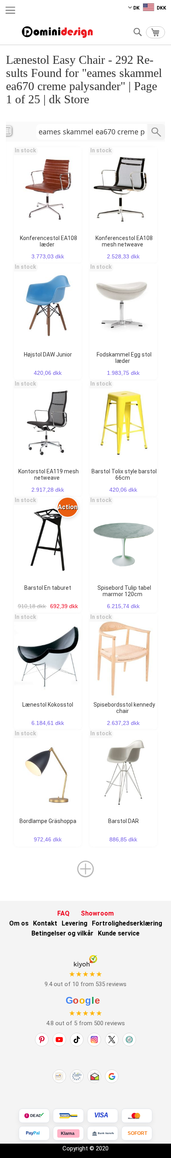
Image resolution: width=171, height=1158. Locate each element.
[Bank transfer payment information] (102, 1133)
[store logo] (57, 32)
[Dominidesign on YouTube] (59, 1039)
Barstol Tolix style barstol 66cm (124, 474)
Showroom (97, 913)
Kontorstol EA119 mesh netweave (48, 474)
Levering (74, 923)
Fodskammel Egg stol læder (124, 357)
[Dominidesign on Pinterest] (42, 1039)
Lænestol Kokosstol (47, 704)
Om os (19, 923)
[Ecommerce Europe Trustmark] (77, 1076)
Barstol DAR (123, 821)
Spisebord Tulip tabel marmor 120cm (124, 591)
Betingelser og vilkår (62, 933)
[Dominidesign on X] (112, 1039)
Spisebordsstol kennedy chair (124, 707)
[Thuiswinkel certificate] (94, 1076)
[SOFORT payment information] (136, 1133)
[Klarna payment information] (68, 1133)
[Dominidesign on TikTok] (77, 1039)
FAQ (63, 913)
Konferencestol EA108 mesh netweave (124, 241)
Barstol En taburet (47, 588)
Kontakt (45, 923)
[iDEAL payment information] (34, 1116)
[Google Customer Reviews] (112, 1076)
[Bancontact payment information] (68, 1116)
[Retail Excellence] (59, 1076)
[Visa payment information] (102, 1116)
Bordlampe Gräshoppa (47, 821)
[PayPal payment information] (34, 1133)
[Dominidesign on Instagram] (94, 1039)
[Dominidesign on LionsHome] (129, 1039)
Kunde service (119, 933)
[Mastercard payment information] (136, 1116)
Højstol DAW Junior (48, 354)
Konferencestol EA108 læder (48, 241)
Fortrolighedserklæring (127, 923)
